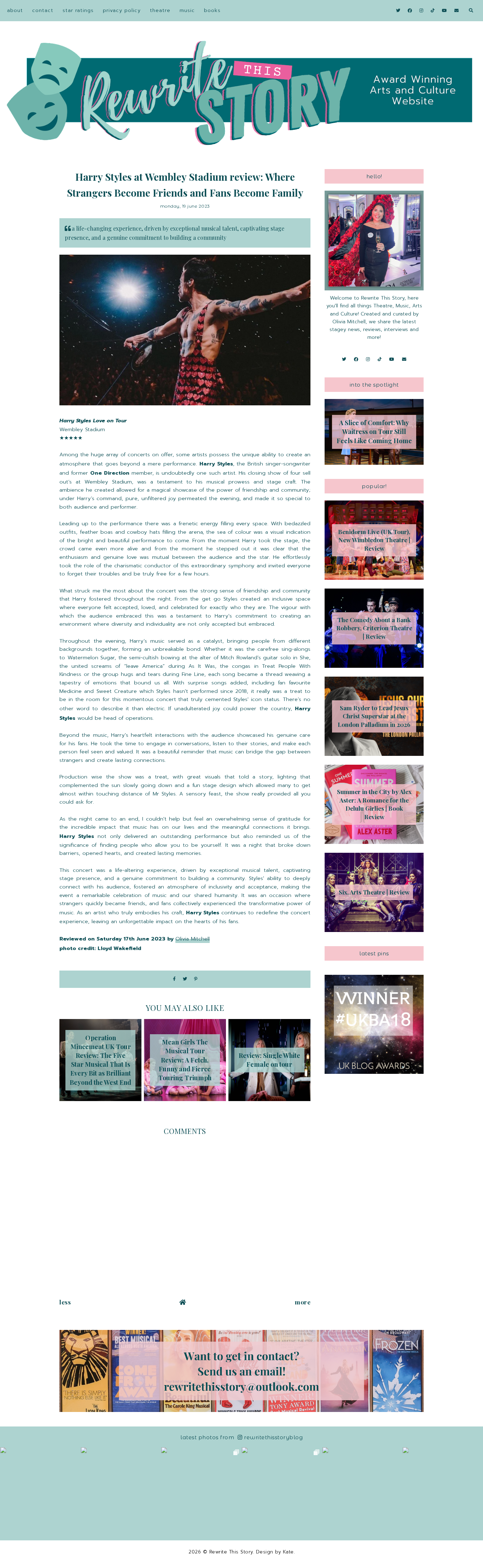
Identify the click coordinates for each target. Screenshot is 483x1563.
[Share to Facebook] (174, 979)
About (15, 10)
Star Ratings (78, 10)
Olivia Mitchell (192, 939)
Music (187, 10)
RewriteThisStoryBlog (273, 1437)
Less (65, 1302)
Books (212, 10)
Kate (288, 1551)
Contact (42, 10)
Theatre (160, 10)
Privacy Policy (122, 10)
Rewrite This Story (231, 1551)
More (302, 1302)
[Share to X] (185, 979)
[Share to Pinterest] (195, 979)
